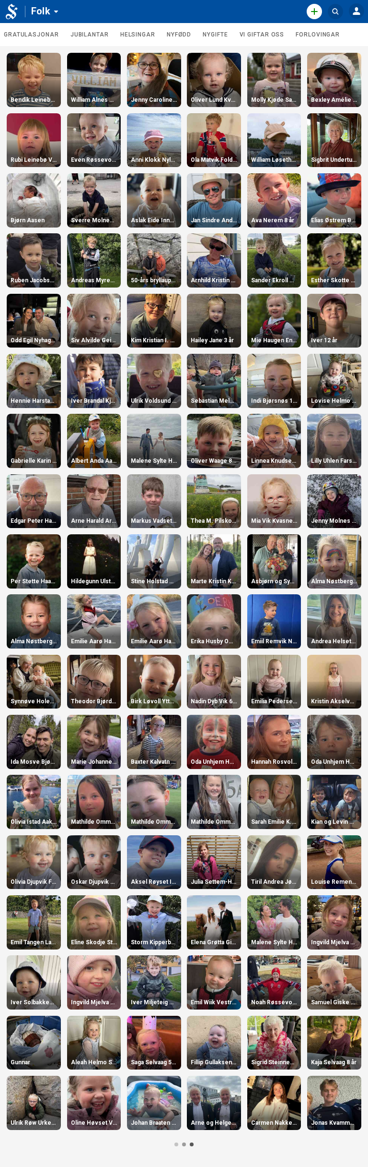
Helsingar (137, 34)
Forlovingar (318, 34)
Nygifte (215, 34)
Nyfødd (179, 34)
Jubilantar (89, 34)
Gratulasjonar (31, 34)
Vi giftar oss (262, 34)
